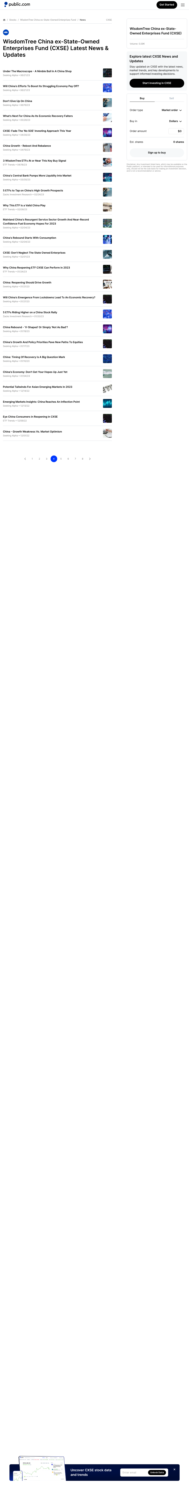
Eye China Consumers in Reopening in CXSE (30, 416)
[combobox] (171, 110)
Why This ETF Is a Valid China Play (24, 205)
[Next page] (90, 459)
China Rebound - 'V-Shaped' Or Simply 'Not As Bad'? (35, 327)
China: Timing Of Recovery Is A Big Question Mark (34, 357)
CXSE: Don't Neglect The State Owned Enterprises (34, 252)
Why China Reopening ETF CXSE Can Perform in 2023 (36, 267)
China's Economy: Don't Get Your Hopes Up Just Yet (35, 372)
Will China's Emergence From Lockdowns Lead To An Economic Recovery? (49, 297)
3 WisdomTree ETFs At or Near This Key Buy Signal (34, 160)
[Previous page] (25, 459)
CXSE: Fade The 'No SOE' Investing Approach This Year (37, 131)
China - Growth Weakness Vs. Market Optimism (32, 431)
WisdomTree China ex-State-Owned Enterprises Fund (48, 20)
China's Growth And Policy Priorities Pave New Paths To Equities (43, 342)
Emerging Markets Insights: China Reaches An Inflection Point (41, 401)
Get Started (167, 4)
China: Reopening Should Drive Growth (27, 282)
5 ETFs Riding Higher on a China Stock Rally (30, 312)
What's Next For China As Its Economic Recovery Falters (38, 116)
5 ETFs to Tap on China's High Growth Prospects (33, 190)
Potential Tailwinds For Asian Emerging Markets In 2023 (37, 387)
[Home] (17, 4)
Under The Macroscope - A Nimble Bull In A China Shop (37, 71)
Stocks (12, 20)
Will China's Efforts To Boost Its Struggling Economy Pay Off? (41, 86)
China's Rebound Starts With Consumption (29, 237)
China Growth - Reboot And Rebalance (27, 145)
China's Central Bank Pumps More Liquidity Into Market (37, 175)
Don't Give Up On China (17, 101)
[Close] (174, 1469)
